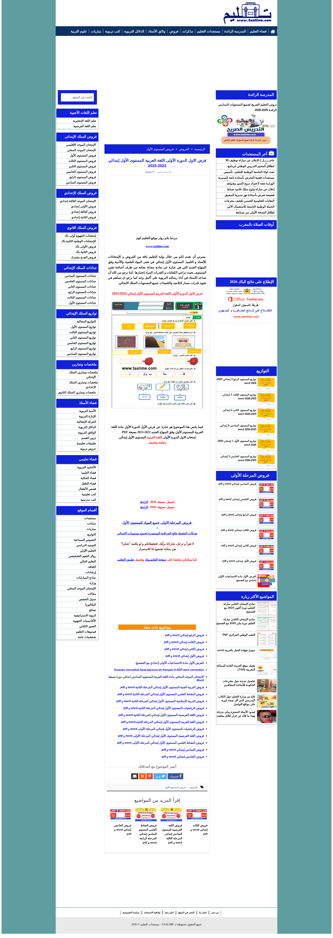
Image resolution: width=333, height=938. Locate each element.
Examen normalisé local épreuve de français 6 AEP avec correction (159, 669)
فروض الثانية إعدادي (83, 217)
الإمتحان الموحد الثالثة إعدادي (78, 201)
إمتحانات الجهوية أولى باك (80, 235)
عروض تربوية (88, 448)
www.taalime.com (157, 246)
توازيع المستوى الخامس (81, 343)
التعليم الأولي (88, 550)
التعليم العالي (88, 561)
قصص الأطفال (87, 488)
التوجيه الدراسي (86, 545)
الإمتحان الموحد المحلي (81, 150)
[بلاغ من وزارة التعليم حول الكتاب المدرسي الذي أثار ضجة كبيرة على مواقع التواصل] (266, 701)
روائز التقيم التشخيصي (82, 556)
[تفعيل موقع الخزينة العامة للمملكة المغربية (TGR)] (266, 670)
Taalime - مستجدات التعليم (157, 924)
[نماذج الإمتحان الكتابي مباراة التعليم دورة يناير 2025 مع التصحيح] (266, 623)
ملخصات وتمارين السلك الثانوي (77, 392)
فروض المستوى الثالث (82, 160)
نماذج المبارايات (86, 577)
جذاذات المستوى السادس (80, 275)
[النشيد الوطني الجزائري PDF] (266, 639)
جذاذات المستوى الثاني (82, 286)
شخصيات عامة (87, 637)
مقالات (91, 593)
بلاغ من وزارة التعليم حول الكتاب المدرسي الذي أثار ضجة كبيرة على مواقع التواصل (236, 700)
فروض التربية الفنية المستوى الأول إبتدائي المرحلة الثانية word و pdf (162, 687)
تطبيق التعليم (125, 559)
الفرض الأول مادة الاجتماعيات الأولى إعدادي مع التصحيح (170, 662)
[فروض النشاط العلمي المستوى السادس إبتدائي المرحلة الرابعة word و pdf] (146, 814)
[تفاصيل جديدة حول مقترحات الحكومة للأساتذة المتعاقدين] (266, 685)
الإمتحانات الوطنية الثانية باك (78, 241)
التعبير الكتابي (87, 626)
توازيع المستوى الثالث (82, 332)
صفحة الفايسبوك (155, 559)
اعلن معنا (169, 912)
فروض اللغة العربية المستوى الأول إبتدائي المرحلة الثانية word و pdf (162, 721)
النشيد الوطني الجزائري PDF (239, 634)
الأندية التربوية (87, 410)
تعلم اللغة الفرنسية (84, 126)
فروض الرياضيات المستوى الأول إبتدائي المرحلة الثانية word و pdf (163, 708)
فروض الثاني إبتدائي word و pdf (184, 649)
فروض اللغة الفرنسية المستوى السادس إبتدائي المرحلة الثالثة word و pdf (172, 834)
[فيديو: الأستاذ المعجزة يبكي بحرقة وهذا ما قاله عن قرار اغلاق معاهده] (266, 716)
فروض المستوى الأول (175, 787)
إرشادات (91, 572)
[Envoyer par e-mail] (134, 776)
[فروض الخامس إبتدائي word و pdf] (120, 814)
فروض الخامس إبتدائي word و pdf (183, 756)
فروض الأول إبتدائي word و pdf (185, 655)
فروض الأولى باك (85, 246)
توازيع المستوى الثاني (83, 337)
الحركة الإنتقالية (86, 421)
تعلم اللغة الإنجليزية (84, 120)
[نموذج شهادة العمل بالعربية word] (266, 654)
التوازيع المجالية (86, 321)
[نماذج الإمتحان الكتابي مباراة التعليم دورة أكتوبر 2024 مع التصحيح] (266, 608)
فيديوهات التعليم (86, 631)
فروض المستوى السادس (81, 182)
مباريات (91, 529)
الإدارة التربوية (87, 416)
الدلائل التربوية (87, 427)
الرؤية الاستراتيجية (85, 615)
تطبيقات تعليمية (86, 443)
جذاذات (91, 523)
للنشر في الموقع (186, 912)
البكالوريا (90, 604)
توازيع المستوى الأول (83, 326)
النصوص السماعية (85, 539)
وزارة (93, 583)
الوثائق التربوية (87, 432)
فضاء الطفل (88, 483)
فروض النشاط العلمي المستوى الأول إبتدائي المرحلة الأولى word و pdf (160, 742)
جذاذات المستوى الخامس (80, 281)
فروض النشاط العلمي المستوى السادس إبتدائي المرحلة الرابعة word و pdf (148, 834)
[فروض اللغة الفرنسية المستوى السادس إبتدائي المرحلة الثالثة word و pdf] (171, 814)
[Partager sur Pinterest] (149, 776)
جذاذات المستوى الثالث (81, 297)
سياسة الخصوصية (131, 912)
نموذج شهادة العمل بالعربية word (236, 650)
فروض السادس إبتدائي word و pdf (182, 749)
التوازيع (91, 534)
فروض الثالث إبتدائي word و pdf (184, 642)
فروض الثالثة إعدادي (83, 211)
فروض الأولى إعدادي (83, 206)
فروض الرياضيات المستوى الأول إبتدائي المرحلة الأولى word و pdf (163, 728)
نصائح (92, 610)
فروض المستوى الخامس (81, 171)
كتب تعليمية (89, 494)
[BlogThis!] (142, 776)
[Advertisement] (128, 11)
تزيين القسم (88, 437)
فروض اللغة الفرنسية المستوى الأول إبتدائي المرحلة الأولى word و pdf (161, 735)
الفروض (193, 787)
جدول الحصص (87, 599)
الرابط (144, 502)
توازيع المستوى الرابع (83, 348)
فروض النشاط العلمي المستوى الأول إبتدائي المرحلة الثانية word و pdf (161, 694)
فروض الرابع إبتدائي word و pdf (184, 635)
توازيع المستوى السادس (81, 353)
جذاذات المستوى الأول (82, 302)
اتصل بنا (203, 912)
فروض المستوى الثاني (82, 166)
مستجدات (90, 518)
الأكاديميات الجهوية (84, 620)
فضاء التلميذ (88, 472)
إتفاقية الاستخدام (152, 912)
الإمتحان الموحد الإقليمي (81, 144)
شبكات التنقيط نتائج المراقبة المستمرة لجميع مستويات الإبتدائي (157, 533)
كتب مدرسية (88, 499)
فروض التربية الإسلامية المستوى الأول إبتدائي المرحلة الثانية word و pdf (160, 701)
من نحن (215, 912)
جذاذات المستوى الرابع (82, 292)
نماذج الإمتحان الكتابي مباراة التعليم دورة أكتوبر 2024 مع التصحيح (239, 607)
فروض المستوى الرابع (83, 177)
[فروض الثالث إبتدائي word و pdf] (197, 814)
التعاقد (92, 566)
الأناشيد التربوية (86, 467)
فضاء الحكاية (88, 478)
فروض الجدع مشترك (83, 257)
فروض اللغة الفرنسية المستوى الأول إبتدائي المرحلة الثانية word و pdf (161, 715)
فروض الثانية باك (86, 252)
